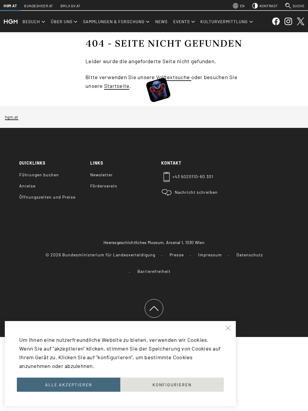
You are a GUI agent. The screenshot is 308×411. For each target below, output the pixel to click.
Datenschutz (249, 254)
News (161, 21)
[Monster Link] (158, 85)
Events (181, 21)
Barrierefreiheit (154, 271)
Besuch (31, 21)
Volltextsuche (173, 77)
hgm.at (10, 6)
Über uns (61, 21)
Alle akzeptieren (68, 384)
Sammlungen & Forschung (114, 21)
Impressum (210, 254)
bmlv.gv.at (70, 6)
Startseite (117, 85)
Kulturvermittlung (224, 21)
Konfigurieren (172, 384)
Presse (177, 254)
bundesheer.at (38, 6)
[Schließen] (228, 328)
